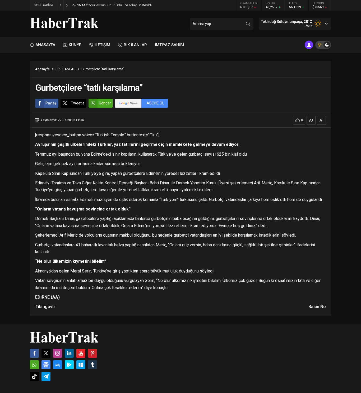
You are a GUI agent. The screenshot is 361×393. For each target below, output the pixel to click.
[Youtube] (80, 353)
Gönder (105, 103)
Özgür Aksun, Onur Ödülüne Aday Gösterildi (114, 5)
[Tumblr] (92, 364)
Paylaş (51, 103)
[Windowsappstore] (80, 364)
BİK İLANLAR (65, 69)
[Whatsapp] (34, 364)
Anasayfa (42, 69)
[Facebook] (34, 353)
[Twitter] (45, 353)
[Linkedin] (69, 353)
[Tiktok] (34, 376)
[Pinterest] (92, 353)
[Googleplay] (69, 364)
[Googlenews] (45, 364)
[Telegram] (45, 376)
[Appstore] (57, 364)
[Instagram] (57, 353)
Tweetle (78, 103)
